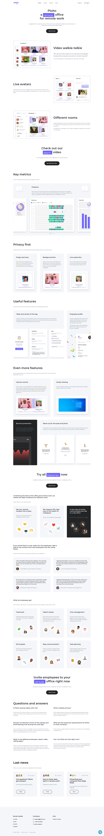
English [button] (87, 3)
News (56, 3)
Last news (20, 762)
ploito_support (38, 824)
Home (39, 3)
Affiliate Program (57, 819)
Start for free (52, 31)
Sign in (80, 3)
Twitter (14, 821)
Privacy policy (32, 832)
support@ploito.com (39, 819)
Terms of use (24, 832)
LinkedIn (15, 824)
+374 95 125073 (38, 821)
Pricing (45, 3)
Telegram (15, 826)
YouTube (15, 819)
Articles (51, 3)
